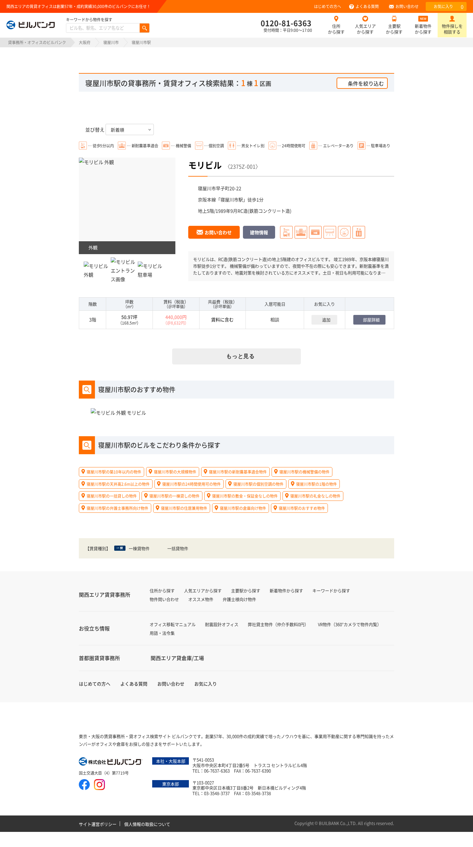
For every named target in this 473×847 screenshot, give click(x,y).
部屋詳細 (371, 320)
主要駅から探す (394, 29)
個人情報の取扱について (147, 824)
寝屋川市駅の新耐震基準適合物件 (238, 471)
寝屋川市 (111, 42)
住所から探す (336, 29)
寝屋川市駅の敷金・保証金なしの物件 (245, 496)
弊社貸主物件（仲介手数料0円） (278, 624)
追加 (326, 320)
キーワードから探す (331, 590)
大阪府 (84, 42)
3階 (92, 319)
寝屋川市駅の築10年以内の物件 (114, 471)
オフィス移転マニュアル (173, 624)
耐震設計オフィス (221, 624)
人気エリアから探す (365, 29)
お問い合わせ (407, 6)
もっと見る (240, 356)
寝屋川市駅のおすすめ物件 (302, 508)
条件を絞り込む (366, 83)
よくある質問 (367, 6)
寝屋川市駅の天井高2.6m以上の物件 (118, 484)
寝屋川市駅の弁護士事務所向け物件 (117, 508)
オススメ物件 (200, 599)
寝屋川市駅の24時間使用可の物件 (191, 484)
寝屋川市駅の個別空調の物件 (258, 484)
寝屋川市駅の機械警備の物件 (304, 471)
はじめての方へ (327, 6)
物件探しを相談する (452, 29)
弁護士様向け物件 (239, 599)
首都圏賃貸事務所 (99, 658)
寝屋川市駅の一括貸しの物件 (112, 496)
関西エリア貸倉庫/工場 (177, 658)
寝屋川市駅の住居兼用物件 (184, 508)
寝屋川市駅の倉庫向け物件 (243, 508)
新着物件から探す (423, 29)
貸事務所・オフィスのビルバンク (37, 42)
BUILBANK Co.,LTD (337, 823)
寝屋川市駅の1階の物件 (316, 484)
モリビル (205, 165)
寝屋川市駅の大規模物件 (175, 471)
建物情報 (259, 232)
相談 (274, 319)
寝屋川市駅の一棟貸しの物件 (174, 496)
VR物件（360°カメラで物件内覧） (349, 624)
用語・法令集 (162, 633)
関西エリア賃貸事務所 (104, 594)
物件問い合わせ (164, 599)
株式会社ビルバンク (111, 762)
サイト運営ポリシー (97, 824)
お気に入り (448, 6)
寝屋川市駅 (231, 199)
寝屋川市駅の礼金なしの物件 (315, 496)
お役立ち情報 (94, 628)
